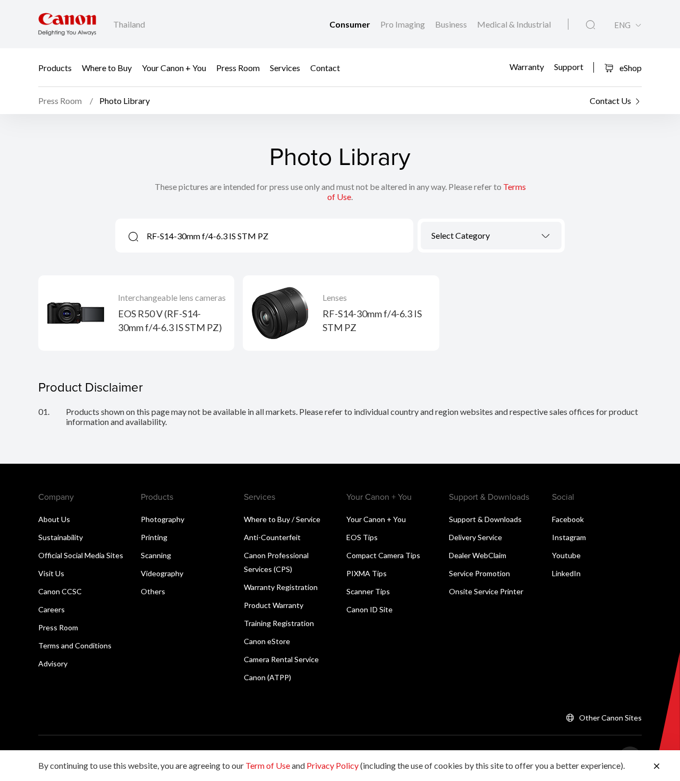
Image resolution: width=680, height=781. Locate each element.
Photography (162, 519)
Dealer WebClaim (477, 555)
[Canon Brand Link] (67, 24)
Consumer (350, 24)
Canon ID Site (369, 609)
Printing (154, 537)
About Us (54, 519)
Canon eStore (267, 641)
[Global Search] (590, 25)
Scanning (156, 555)
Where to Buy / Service (282, 519)
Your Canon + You (174, 68)
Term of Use (267, 765)
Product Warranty (273, 605)
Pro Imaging (403, 24)
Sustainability (60, 537)
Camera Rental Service (281, 659)
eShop (630, 68)
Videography (162, 573)
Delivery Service (475, 537)
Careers (51, 609)
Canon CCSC (60, 591)
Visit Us (51, 573)
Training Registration (279, 623)
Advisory (52, 663)
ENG (622, 25)
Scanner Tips (368, 591)
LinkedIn (566, 573)
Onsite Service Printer (486, 591)
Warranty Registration (281, 587)
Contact (325, 68)
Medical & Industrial (514, 24)
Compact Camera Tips (383, 555)
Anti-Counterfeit (272, 537)
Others (153, 591)
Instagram (569, 537)
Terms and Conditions (75, 645)
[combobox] (491, 235)
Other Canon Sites (610, 717)
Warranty (526, 66)
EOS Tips (362, 537)
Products (55, 68)
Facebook (568, 519)
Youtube (566, 555)
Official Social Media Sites (80, 555)
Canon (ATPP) (267, 677)
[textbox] (491, 235)
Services (285, 68)
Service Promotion (479, 573)
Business (452, 24)
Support (568, 66)
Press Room (238, 68)
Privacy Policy (333, 765)
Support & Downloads (485, 519)
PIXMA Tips (366, 573)
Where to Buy (107, 68)
